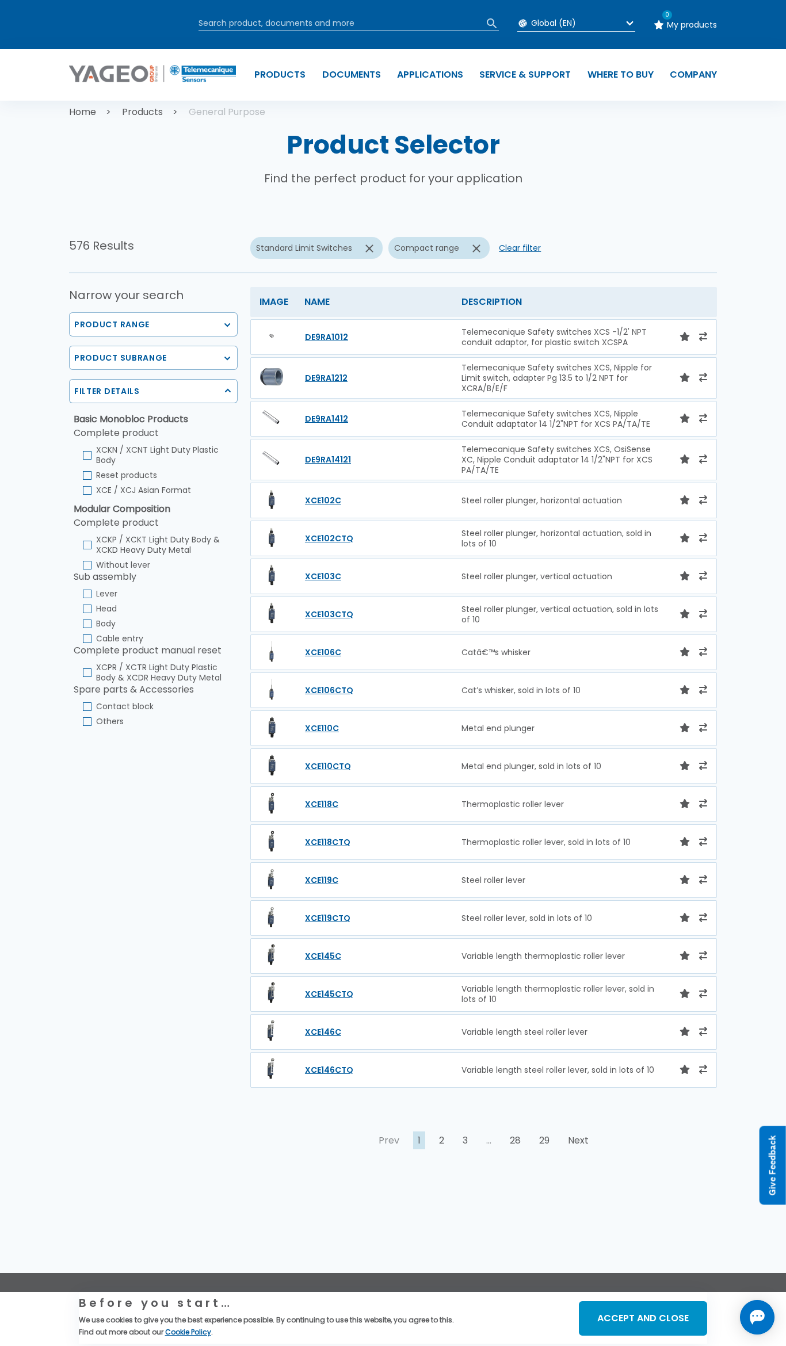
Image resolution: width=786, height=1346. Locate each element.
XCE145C (323, 956)
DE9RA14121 (328, 459)
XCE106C (323, 652)
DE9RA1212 (326, 378)
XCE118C (321, 804)
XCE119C (321, 880)
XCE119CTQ (327, 918)
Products (142, 111)
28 (515, 1140)
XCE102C (323, 500)
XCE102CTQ (329, 538)
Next (578, 1140)
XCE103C (323, 576)
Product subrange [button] (120, 358)
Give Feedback (772, 1165)
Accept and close (643, 1318)
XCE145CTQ (329, 994)
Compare (109, 1235)
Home (82, 111)
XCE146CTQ (329, 1070)
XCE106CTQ (329, 690)
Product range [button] (112, 324)
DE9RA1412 (326, 419)
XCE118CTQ (327, 842)
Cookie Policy (188, 1332)
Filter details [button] (107, 391)
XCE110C (322, 728)
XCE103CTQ (329, 614)
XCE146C (323, 1032)
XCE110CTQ (328, 766)
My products (692, 25)
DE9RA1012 (326, 337)
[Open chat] (757, 1317)
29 (544, 1140)
